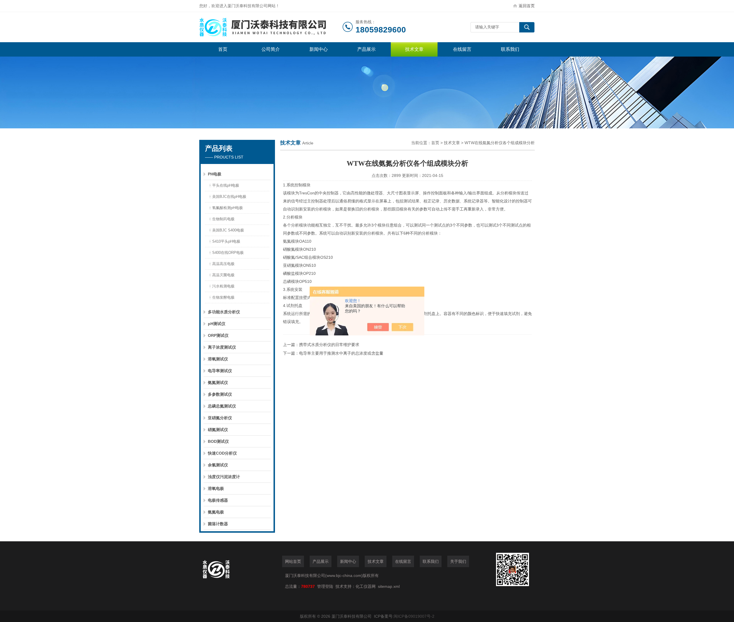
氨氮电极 (216, 512)
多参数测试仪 (220, 394)
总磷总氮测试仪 (222, 406)
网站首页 (293, 561)
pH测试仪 (216, 323)
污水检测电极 (223, 286)
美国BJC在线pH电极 (229, 196)
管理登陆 (325, 586)
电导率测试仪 (220, 370)
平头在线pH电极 (225, 185)
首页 (222, 49)
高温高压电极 (223, 264)
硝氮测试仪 (218, 429)
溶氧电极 (216, 488)
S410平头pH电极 (226, 241)
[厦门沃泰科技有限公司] (271, 27)
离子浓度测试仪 (222, 347)
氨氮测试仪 (218, 382)
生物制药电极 (223, 219)
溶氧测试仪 (218, 359)
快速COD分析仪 (222, 453)
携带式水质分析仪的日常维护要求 (329, 344)
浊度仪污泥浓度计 (224, 476)
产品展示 (366, 49)
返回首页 (527, 5)
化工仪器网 (366, 586)
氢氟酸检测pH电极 (227, 208)
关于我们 (458, 561)
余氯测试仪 (218, 465)
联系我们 (510, 49)
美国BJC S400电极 (228, 230)
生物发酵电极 (223, 297)
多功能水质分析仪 (224, 312)
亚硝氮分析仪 (220, 418)
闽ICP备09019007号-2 (414, 616)
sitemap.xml (389, 586)
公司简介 (270, 49)
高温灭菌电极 (223, 275)
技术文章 (414, 49)
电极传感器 (218, 500)
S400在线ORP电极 (228, 252)
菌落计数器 (218, 523)
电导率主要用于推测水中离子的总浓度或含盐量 (341, 353)
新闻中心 (318, 49)
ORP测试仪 (218, 335)
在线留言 (462, 49)
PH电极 (214, 174)
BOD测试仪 (218, 441)
